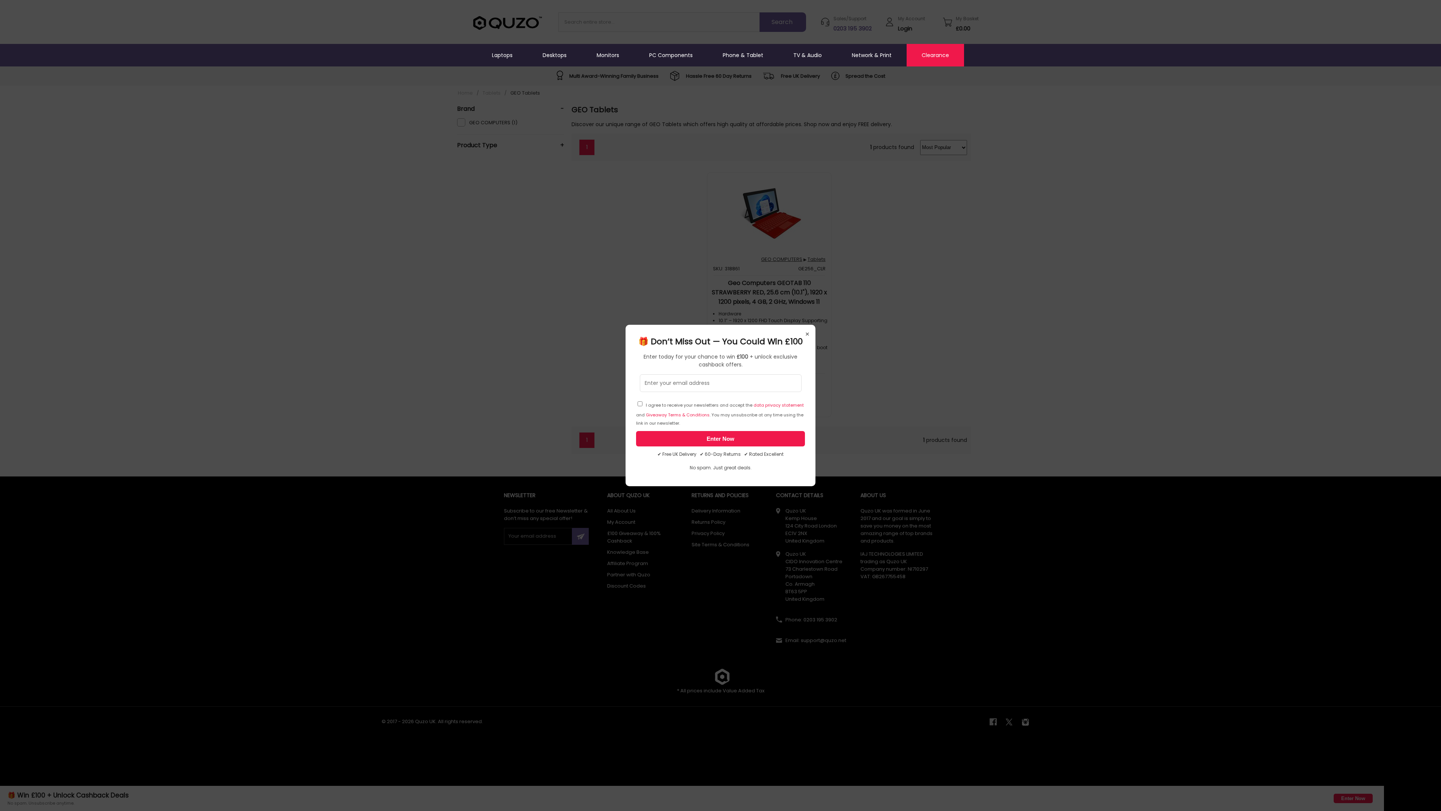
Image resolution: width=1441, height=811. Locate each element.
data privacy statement (779, 405)
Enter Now (720, 439)
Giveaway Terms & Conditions (678, 415)
